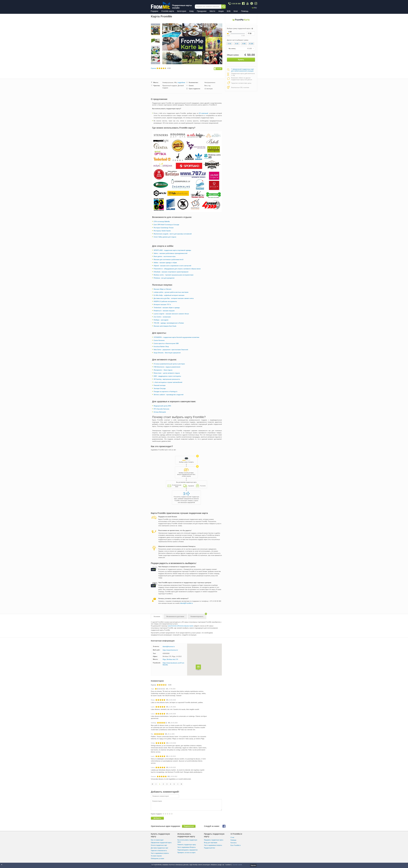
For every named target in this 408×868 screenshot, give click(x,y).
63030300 (166, 653)
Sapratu (253, 865)
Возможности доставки (175, 616)
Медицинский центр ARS (162, 406)
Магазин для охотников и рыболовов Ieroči (168, 259)
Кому (191, 11)
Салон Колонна (159, 340)
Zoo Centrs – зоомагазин (162, 317)
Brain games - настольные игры (165, 256)
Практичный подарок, (169, 85)
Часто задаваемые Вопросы (186, 847)
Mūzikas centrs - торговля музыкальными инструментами (173, 275)
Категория (181, 11)
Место (212, 11)
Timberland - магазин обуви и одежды (167, 307)
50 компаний (203, 113)
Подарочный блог (209, 848)
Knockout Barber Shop (161, 346)
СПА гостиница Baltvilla (162, 221)
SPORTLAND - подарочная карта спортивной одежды (172, 250)
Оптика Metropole (160, 412)
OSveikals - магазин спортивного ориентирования (171, 272)
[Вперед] (177, 784)
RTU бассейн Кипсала (161, 409)
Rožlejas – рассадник (161, 320)
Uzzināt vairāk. (237, 864)
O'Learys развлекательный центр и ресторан (169, 364)
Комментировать (198, 615)
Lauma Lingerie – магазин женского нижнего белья (171, 314)
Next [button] (155, 63)
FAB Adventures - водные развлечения (167, 367)
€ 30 (229, 43)
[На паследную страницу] (181, 784)
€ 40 (236, 43)
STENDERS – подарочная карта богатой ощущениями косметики (176, 337)
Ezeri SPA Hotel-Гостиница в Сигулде (166, 224)
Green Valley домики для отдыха (165, 237)
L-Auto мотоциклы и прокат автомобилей (168, 382)
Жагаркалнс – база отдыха (163, 370)
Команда (233, 840)
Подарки (154, 11)
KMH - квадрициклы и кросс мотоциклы (167, 376)
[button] (198, 668)
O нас (232, 837)
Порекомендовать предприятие (187, 850)
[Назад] (156, 784)
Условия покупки (156, 856)
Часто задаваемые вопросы (160, 853)
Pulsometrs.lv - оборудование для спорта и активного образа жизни (177, 269)
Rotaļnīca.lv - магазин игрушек (164, 310)
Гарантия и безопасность (159, 850)
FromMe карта (167, 11)
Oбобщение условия (157, 858)
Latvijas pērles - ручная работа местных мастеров (171, 292)
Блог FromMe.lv (236, 845)
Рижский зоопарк (159, 385)
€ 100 (251, 43)
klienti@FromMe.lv (186, 603)
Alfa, (175, 82)
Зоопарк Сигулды (160, 388)
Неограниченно (209, 82)
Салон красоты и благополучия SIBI (166, 343)
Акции (221, 11)
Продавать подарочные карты (213, 840)
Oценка (153, 68)
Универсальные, (168, 82)
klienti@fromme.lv (169, 646)
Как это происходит (157, 840)
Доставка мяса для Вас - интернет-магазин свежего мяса (174, 298)
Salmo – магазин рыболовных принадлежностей (170, 253)
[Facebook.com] (218, 68)
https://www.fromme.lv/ (170, 650)
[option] (155, 31)
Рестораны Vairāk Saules (162, 231)
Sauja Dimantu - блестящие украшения (167, 353)
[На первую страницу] (152, 784)
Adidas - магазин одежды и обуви (165, 262)
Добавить (157, 818)
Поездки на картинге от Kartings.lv (165, 391)
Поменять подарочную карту (186, 844)
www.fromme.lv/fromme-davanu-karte (180, 626)
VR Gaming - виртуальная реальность (167, 379)
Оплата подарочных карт (159, 845)
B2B (228, 11)
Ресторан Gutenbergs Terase (164, 227)
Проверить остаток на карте (186, 852)
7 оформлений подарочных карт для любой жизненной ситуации (242, 70)
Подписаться (189, 826)
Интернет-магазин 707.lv (162, 304)
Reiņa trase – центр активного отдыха (167, 373)
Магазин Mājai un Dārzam (162, 289)
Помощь (244, 11)
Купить (241, 59)
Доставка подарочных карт (159, 848)
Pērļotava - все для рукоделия (164, 278)
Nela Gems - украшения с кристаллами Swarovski (171, 349)
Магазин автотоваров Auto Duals (165, 326)
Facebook (225, 826)
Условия (157, 616)
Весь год (207, 85)
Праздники (201, 11)
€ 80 (243, 43)
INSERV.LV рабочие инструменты (165, 301)
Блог (236, 11)
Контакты (234, 842)
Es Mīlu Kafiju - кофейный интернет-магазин (169, 295)
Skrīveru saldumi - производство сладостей (168, 394)
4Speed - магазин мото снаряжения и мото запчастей (172, 265)
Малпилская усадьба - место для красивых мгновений (173, 234)
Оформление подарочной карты (161, 842)
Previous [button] (155, 24)
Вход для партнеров (210, 842)
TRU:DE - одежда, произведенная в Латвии (169, 323)
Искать (223, 6)
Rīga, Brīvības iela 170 (170, 659)
